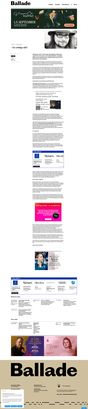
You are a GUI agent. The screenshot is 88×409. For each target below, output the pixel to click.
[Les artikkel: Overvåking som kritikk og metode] (21, 327)
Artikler (50, 4)
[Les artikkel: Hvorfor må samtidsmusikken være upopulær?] (21, 312)
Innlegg (13, 44)
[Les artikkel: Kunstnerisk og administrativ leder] (50, 158)
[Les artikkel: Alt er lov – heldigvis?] (44, 302)
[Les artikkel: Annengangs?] (66, 302)
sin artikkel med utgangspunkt (39, 83)
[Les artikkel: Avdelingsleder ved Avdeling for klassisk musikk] (38, 158)
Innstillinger (7, 406)
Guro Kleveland (15, 386)
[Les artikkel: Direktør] (61, 158)
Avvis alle (19, 406)
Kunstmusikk (19, 44)
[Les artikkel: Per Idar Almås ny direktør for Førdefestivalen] (66, 327)
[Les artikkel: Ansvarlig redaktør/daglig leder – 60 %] (51, 285)
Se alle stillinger (15, 292)
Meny (75, 4)
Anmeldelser (65, 4)
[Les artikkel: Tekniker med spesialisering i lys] (62, 285)
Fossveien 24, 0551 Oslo (40, 386)
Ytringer (57, 4)
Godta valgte (14, 406)
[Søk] (71, 4)
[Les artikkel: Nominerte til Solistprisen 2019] (44, 327)
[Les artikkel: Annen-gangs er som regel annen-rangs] (21, 302)
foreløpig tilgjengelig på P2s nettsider (46, 122)
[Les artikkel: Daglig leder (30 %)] (74, 285)
